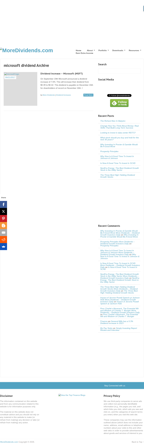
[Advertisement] (72, 21)
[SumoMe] (3, 246)
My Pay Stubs (106, 328)
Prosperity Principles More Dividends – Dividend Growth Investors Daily (117, 243)
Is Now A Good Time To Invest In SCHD (117, 163)
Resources (134, 50)
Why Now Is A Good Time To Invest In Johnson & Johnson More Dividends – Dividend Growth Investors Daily (117, 252)
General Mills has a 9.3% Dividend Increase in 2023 (116, 322)
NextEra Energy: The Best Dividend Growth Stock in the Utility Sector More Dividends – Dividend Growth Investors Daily (119, 276)
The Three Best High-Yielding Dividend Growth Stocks (117, 176)
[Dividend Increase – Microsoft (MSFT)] (20, 89)
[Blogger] (3, 225)
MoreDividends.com (9, 442)
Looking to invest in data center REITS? (118, 133)
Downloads (117, 50)
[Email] (3, 232)
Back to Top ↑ (138, 442)
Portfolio (102, 50)
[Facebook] (3, 204)
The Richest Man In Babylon (112, 121)
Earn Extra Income (84, 53)
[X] (3, 211)
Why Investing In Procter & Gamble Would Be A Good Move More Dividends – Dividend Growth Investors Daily (120, 233)
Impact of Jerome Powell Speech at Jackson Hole (119, 302)
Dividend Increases (63, 95)
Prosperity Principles (109, 151)
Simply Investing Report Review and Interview (118, 329)
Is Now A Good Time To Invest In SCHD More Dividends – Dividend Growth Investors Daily (120, 265)
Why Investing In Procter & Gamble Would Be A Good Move (119, 145)
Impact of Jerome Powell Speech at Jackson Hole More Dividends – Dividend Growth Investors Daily (120, 300)
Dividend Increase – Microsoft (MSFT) (61, 73)
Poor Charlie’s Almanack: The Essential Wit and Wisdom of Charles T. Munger (119, 315)
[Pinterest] (3, 218)
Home (78, 50)
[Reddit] (3, 239)
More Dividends (49, 95)
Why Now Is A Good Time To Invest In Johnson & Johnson (117, 157)
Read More (88, 95)
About (90, 50)
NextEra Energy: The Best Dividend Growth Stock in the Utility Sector (119, 169)
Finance (103, 321)
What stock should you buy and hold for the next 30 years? (119, 138)
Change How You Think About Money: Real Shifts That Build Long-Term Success (119, 127)
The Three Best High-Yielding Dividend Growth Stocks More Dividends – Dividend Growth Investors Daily (119, 289)
